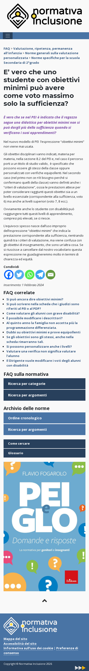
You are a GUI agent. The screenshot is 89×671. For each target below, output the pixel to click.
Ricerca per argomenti (27, 395)
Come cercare (19, 443)
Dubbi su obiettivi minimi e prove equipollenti (43, 332)
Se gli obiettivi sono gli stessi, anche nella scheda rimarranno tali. (40, 339)
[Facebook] (9, 274)
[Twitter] (19, 274)
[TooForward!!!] (80, 667)
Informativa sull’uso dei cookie (28, 648)
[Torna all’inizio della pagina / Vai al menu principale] (44, 600)
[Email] (50, 274)
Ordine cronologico (25, 418)
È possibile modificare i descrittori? (34, 318)
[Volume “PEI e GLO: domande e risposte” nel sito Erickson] (44, 526)
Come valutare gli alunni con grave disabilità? (43, 313)
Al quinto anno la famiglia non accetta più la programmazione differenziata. (42, 325)
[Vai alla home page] (44, 16)
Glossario (15, 453)
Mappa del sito (15, 639)
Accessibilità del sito (20, 643)
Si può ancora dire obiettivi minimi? (34, 299)
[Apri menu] (8, 35)
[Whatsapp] (29, 274)
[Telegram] (40, 274)
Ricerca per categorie (26, 383)
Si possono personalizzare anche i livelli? (39, 346)
